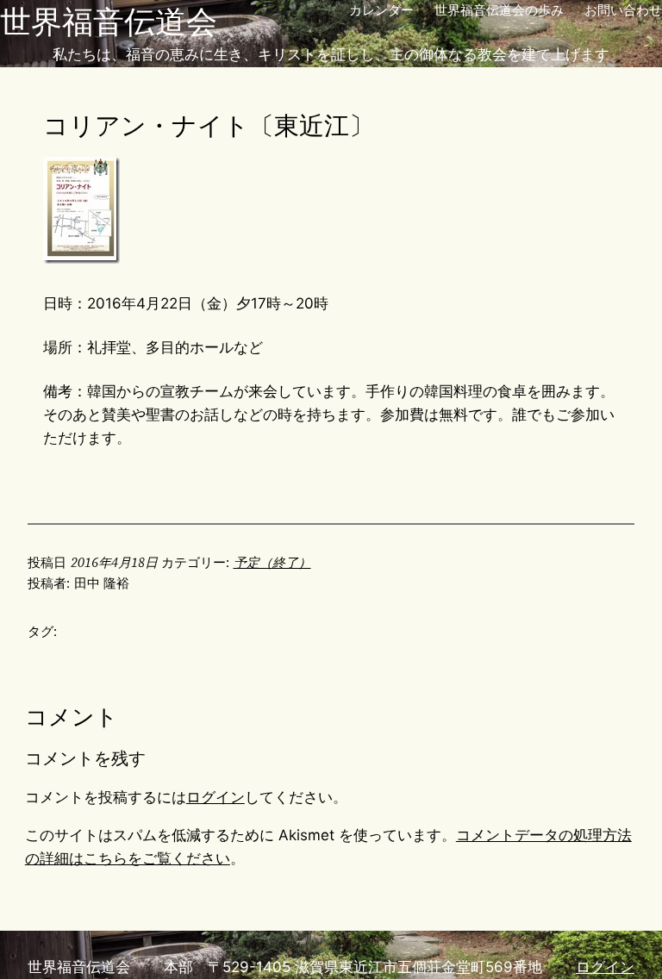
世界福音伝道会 (108, 22)
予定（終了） (272, 562)
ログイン (215, 797)
